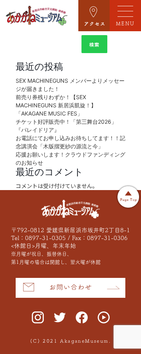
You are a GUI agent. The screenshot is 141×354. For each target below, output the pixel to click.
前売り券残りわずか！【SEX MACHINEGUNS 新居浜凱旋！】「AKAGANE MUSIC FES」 (56, 105)
